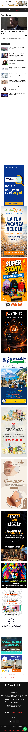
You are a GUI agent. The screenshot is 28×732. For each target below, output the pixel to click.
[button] (2, 10)
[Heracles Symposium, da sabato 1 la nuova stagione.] (4, 95)
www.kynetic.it (22, 730)
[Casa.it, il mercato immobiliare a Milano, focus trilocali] (4, 69)
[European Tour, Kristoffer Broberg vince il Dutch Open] (4, 88)
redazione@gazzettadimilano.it (16, 712)
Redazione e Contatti (5, 726)
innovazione (6, 730)
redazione (3, 35)
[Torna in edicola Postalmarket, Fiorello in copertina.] (4, 62)
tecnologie (17, 730)
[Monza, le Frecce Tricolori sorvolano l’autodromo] (4, 49)
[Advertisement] (14, 117)
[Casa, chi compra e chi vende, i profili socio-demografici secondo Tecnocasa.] (4, 82)
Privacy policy (13, 726)
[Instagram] (14, 721)
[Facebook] (10, 721)
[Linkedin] (17, 721)
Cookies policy (14, 708)
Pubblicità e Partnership (22, 726)
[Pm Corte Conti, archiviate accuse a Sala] (14, 23)
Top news (3, 29)
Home (2, 13)
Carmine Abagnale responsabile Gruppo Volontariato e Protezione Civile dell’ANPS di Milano (17, 55)
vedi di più (14, 99)
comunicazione (12, 730)
